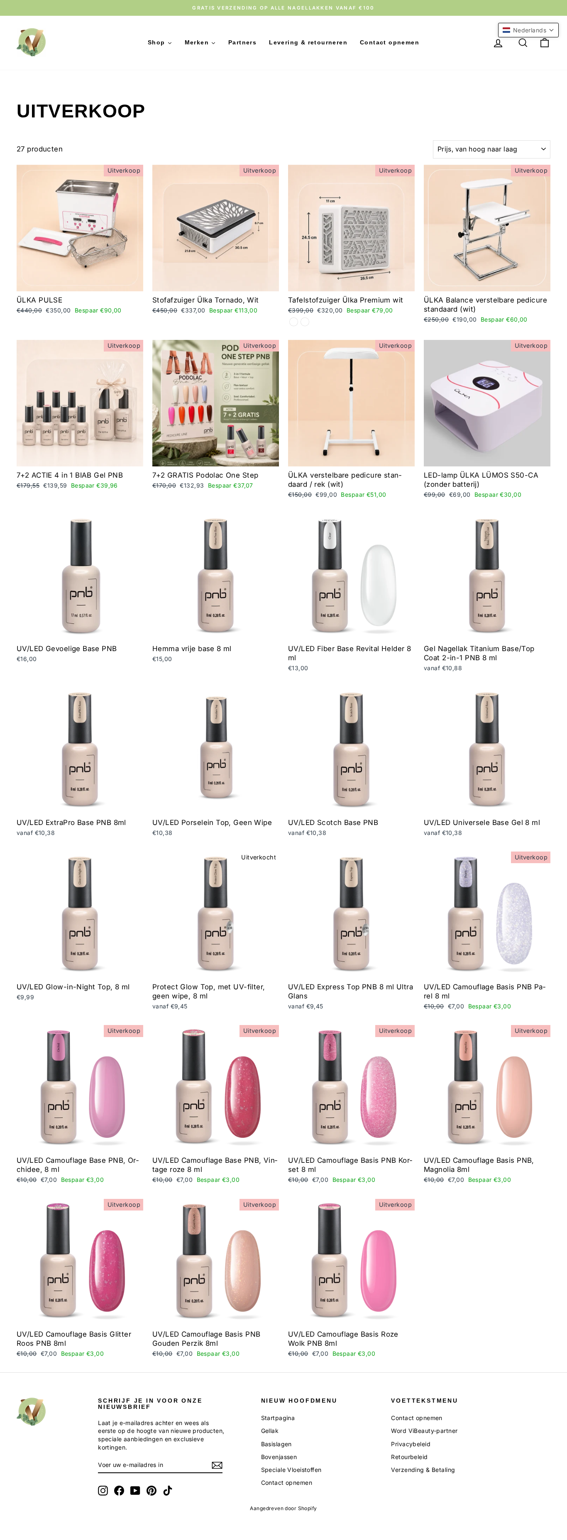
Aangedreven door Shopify (283, 1508)
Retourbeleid (409, 1456)
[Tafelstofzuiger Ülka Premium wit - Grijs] (294, 322)
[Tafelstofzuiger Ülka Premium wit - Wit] (305, 322)
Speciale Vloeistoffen (291, 1469)
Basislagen (276, 1443)
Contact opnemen (286, 1482)
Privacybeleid (410, 1443)
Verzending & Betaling (423, 1469)
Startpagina (278, 1417)
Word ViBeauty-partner (424, 1430)
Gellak (270, 1430)
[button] (528, 30)
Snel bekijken (80, 282)
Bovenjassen (279, 1456)
